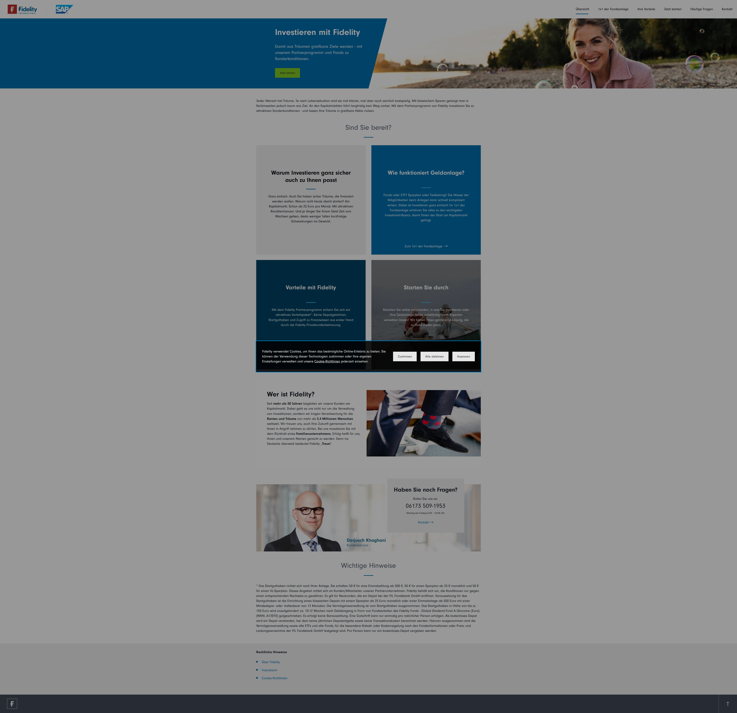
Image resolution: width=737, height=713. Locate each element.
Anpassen (463, 356)
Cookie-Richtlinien (327, 361)
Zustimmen (405, 356)
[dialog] (368, 356)
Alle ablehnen (434, 356)
